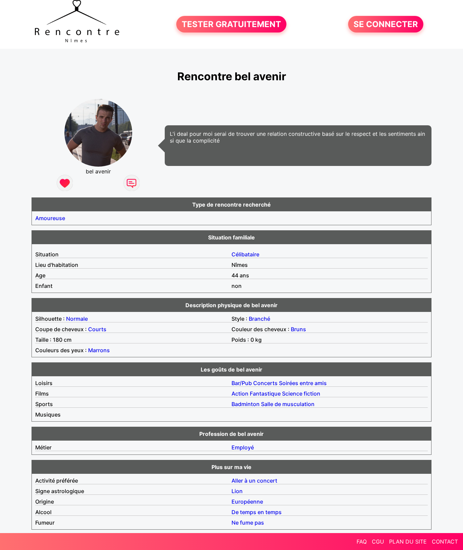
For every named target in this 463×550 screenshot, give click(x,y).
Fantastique (265, 393)
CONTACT (445, 541)
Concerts (265, 383)
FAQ (362, 541)
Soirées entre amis (303, 383)
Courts (97, 329)
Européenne (247, 501)
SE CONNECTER (386, 24)
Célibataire (245, 254)
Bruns (298, 329)
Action (240, 393)
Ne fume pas (248, 522)
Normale (77, 318)
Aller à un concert (254, 480)
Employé (243, 447)
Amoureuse (50, 218)
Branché (259, 318)
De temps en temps (257, 512)
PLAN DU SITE (408, 541)
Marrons (99, 350)
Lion (237, 491)
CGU (378, 541)
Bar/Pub (242, 383)
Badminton (246, 404)
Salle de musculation (288, 404)
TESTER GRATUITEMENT (231, 24)
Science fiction (301, 393)
